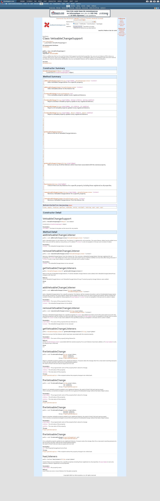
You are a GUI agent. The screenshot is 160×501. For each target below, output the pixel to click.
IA (28, 3)
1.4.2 (75, 20)
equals (50, 207)
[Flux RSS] (155, 8)
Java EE (82, 18)
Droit (71, 1)
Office (67, 3)
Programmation (56, 3)
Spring (78, 6)
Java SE (76, 18)
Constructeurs (122, 34)
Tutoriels (29, 1)
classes (76, 24)
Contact (100, 18)
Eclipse (88, 6)
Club (76, 1)
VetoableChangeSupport (50, 71)
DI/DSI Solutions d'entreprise (15, 3)
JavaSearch (103, 8)
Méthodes (121, 32)
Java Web (73, 6)
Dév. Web (46, 3)
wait (93, 207)
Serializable (46, 47)
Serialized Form (47, 63)
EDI (51, 3)
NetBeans (94, 6)
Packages (121, 35)
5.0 (80, 20)
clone (44, 207)
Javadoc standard (92, 18)
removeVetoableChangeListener (53, 192)
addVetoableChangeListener (52, 80)
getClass (62, 207)
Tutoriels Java (65, 8)
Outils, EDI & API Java (94, 8)
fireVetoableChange (50, 93)
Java (41, 3)
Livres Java (71, 8)
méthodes (83, 24)
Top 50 (66, 18)
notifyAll (81, 207)
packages (100, 24)
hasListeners (48, 184)
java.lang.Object (48, 41)
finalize (55, 207)
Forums (22, 1)
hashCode (69, 207)
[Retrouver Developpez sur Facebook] (158, 8)
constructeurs (92, 24)
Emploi (59, 1)
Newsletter (52, 1)
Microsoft (36, 3)
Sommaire (60, 18)
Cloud (25, 3)
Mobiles (73, 3)
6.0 (84, 20)
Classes (122, 31)
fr (120, 20)
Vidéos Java (78, 8)
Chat (45, 1)
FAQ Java (58, 8)
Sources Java (85, 8)
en (122, 20)
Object (50, 52)
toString (88, 207)
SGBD (63, 3)
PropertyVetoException (70, 358)
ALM (32, 3)
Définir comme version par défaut (121, 23)
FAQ (35, 1)
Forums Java (52, 8)
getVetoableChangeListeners (53, 131)
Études (65, 1)
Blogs (40, 1)
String (64, 80)
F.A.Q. (71, 18)
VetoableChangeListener (83, 80)
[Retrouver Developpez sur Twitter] (156, 8)
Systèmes (78, 3)
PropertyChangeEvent (63, 93)
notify (75, 207)
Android (83, 6)
